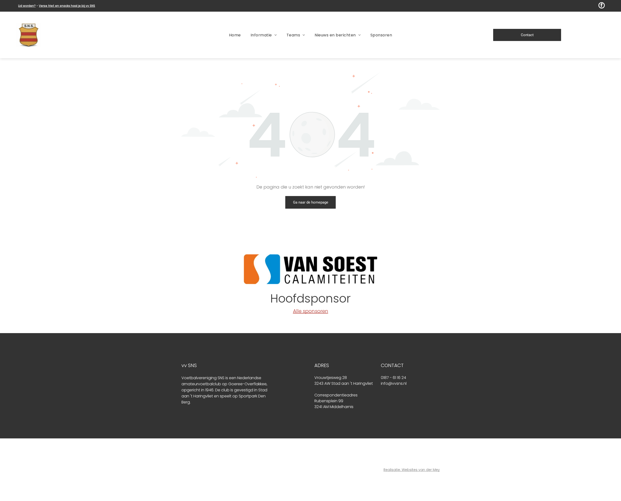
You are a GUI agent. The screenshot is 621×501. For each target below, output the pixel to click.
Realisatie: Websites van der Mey (412, 469)
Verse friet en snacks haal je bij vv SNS (67, 6)
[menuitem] (235, 35)
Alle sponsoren (310, 311)
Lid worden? (27, 6)
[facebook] (601, 6)
